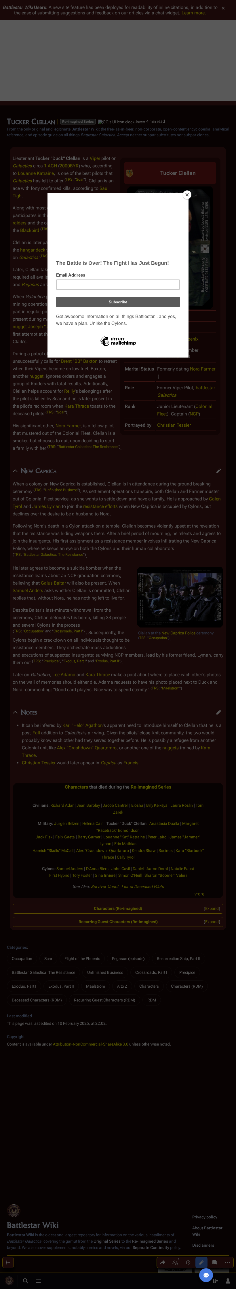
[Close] (187, 194)
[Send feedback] (206, 1275)
